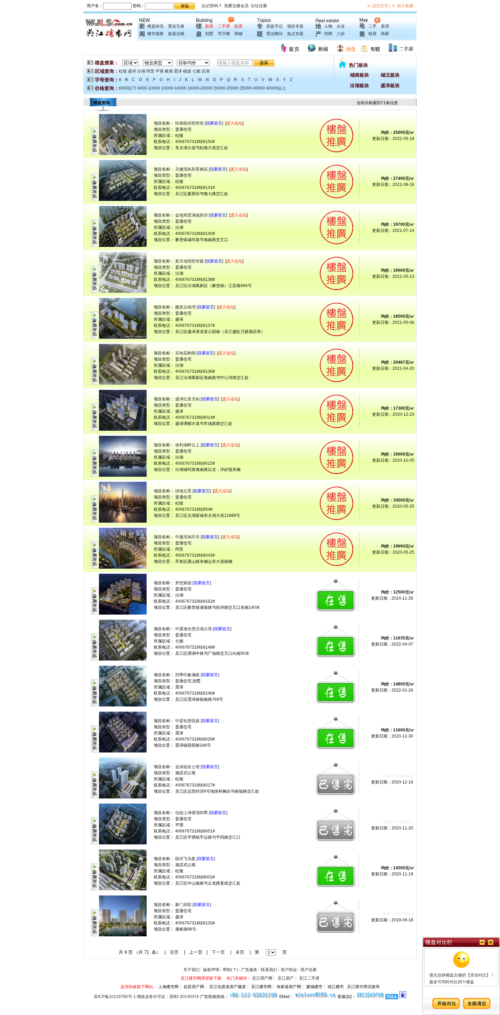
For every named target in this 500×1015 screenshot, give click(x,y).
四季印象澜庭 (187, 674)
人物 (328, 26)
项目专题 (295, 26)
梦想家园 (183, 583)
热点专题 (295, 33)
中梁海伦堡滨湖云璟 (193, 629)
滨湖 (205, 71)
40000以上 (276, 88)
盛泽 (132, 71)
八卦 (341, 33)
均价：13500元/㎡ (398, 822)
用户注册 (308, 969)
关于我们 (191, 969)
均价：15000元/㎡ (398, 776)
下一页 (218, 952)
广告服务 (249, 969)
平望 (159, 71)
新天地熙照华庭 (189, 261)
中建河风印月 (187, 537)
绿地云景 (183, 491)
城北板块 (390, 75)
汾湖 (141, 71)
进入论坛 (234, 123)
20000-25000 (226, 88)
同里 (150, 71)
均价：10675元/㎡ (398, 913)
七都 (196, 71)
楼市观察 (155, 33)
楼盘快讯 (155, 26)
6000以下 (127, 88)
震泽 (178, 71)
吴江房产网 (262, 978)
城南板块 (359, 75)
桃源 (187, 71)
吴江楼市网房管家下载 (201, 978)
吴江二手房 (309, 978)
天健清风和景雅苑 (191, 169)
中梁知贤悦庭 (187, 720)
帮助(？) (230, 969)
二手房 (224, 26)
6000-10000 (148, 88)
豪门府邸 (183, 904)
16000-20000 (200, 88)
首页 (174, 952)
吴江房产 (286, 978)
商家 (385, 33)
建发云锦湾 (185, 307)
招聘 (328, 33)
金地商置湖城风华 (191, 215)
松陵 (123, 71)
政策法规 (176, 33)
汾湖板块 (359, 85)
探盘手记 (274, 26)
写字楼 (224, 33)
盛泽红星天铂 (187, 399)
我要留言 (214, 123)
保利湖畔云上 (187, 445)
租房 (238, 26)
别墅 (209, 33)
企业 (341, 26)
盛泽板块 (390, 85)
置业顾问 (274, 33)
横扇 (169, 71)
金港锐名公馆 (187, 766)
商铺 (238, 33)
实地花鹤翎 (185, 353)
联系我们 (269, 969)
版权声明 (211, 969)
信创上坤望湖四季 (191, 812)
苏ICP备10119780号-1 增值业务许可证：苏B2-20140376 (146, 996)
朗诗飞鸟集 (185, 858)
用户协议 (289, 969)
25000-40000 (252, 88)
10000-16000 (173, 88)
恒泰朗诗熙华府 (189, 123)
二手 (372, 26)
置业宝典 (176, 26)
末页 (239, 952)
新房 (209, 26)
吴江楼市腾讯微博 (363, 986)
